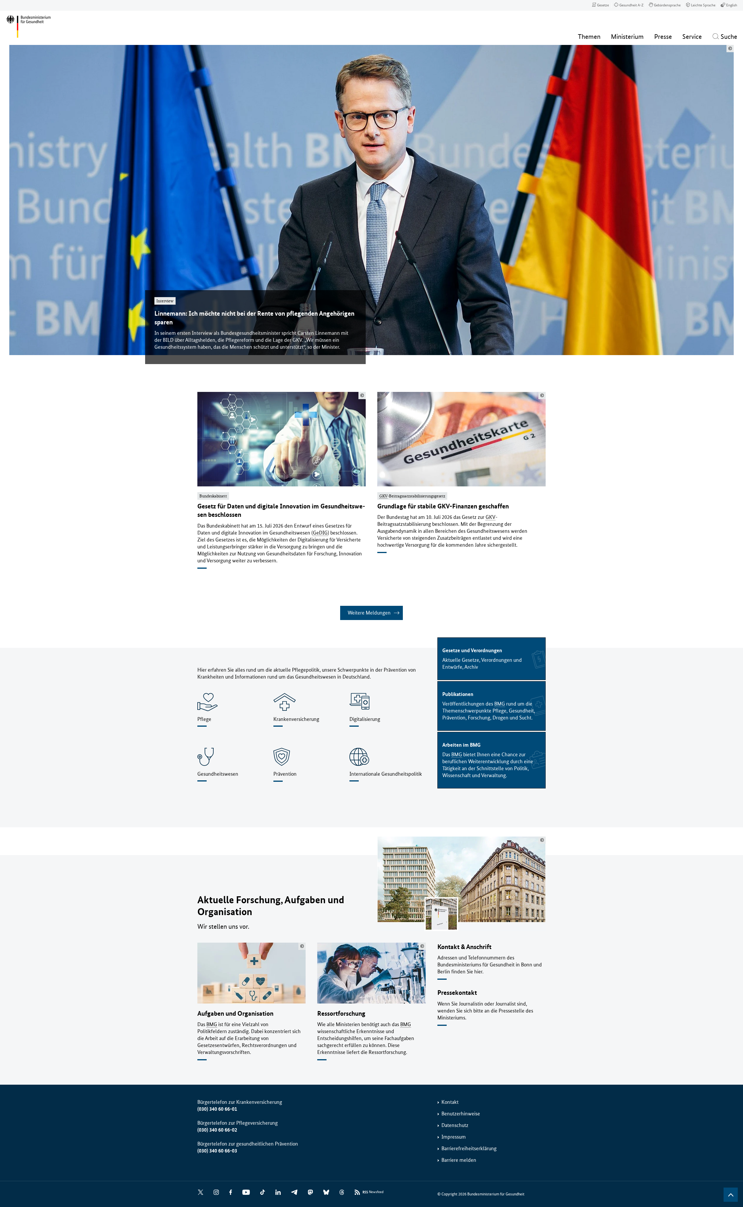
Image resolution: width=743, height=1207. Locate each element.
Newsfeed (373, 1192)
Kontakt (450, 1102)
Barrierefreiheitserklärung (469, 1148)
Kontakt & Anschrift (464, 947)
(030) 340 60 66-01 (217, 1109)
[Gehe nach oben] (731, 1195)
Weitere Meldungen (369, 613)
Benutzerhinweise (460, 1114)
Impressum (453, 1137)
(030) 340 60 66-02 (217, 1130)
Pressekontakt (457, 993)
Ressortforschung (341, 1013)
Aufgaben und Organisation (235, 1013)
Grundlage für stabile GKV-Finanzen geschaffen (443, 506)
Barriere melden (458, 1160)
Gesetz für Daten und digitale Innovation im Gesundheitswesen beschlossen (281, 510)
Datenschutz (454, 1125)
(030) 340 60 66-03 (217, 1151)
